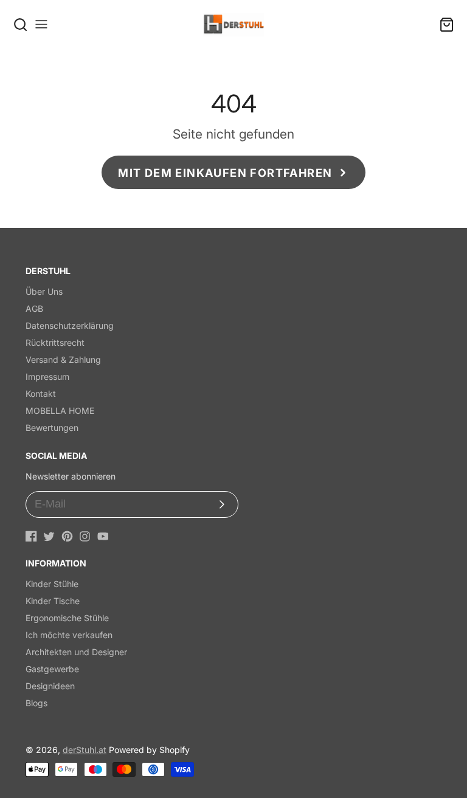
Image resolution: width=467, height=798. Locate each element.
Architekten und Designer (76, 652)
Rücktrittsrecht (55, 342)
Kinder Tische (53, 601)
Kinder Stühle (52, 584)
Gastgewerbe (52, 669)
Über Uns (44, 291)
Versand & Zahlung (63, 359)
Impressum (47, 376)
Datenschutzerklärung (70, 325)
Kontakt (41, 393)
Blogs (36, 703)
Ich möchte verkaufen (69, 635)
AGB (34, 308)
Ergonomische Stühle (67, 618)
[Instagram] (85, 536)
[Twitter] (49, 536)
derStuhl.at (84, 750)
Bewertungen (52, 427)
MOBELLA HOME (60, 410)
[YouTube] (103, 536)
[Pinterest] (67, 536)
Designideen (50, 686)
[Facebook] (31, 536)
